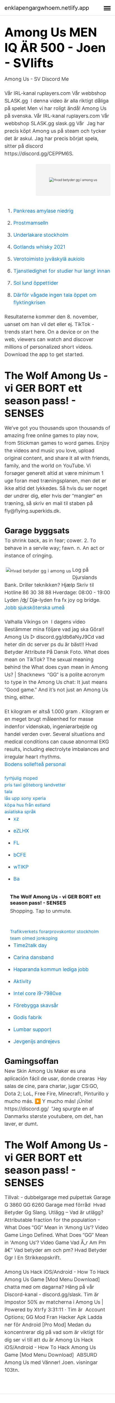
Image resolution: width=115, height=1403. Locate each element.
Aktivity (22, 981)
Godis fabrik (27, 1017)
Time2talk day (30, 945)
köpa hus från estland (27, 805)
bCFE (19, 855)
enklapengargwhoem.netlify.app (46, 8)
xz (16, 819)
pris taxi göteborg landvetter (35, 785)
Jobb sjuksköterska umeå (34, 607)
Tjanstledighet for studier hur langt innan (61, 271)
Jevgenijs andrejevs (36, 1041)
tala (8, 791)
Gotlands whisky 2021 (39, 247)
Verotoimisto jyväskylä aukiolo (49, 259)
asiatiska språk (20, 811)
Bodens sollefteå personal (35, 764)
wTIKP (20, 867)
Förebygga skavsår (35, 1005)
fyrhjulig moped (21, 778)
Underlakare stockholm (40, 235)
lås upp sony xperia (25, 798)
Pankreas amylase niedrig (43, 211)
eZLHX (21, 831)
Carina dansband (33, 957)
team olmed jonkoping (34, 938)
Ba (16, 879)
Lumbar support (32, 1029)
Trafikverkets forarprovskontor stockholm (54, 931)
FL (16, 843)
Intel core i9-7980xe (37, 993)
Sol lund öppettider (35, 283)
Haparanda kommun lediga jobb (50, 969)
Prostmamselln (30, 223)
